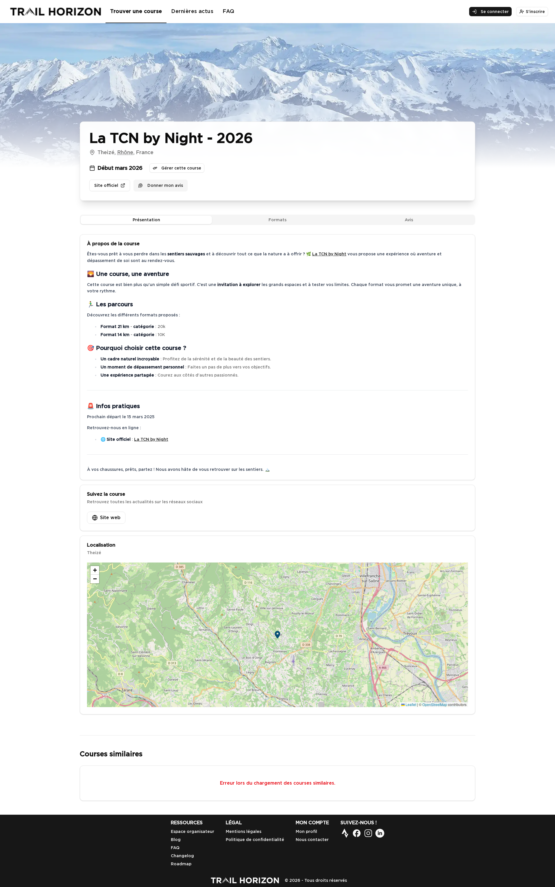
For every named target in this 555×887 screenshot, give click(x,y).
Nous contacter (312, 839)
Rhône (125, 152)
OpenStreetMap (434, 704)
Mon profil (306, 831)
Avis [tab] (409, 219)
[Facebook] (356, 833)
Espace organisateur (192, 831)
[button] (277, 634)
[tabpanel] (277, 474)
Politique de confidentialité (255, 839)
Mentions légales (243, 831)
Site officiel (106, 185)
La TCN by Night (329, 254)
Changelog (182, 855)
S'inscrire (535, 11)
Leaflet (410, 704)
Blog (176, 839)
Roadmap (181, 864)
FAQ (228, 11)
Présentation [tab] (146, 219)
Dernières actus (192, 11)
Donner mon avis (165, 185)
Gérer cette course (181, 168)
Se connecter (495, 11)
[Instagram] (368, 833)
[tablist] (277, 220)
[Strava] (345, 833)
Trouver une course (136, 11)
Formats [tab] (277, 219)
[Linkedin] (379, 833)
